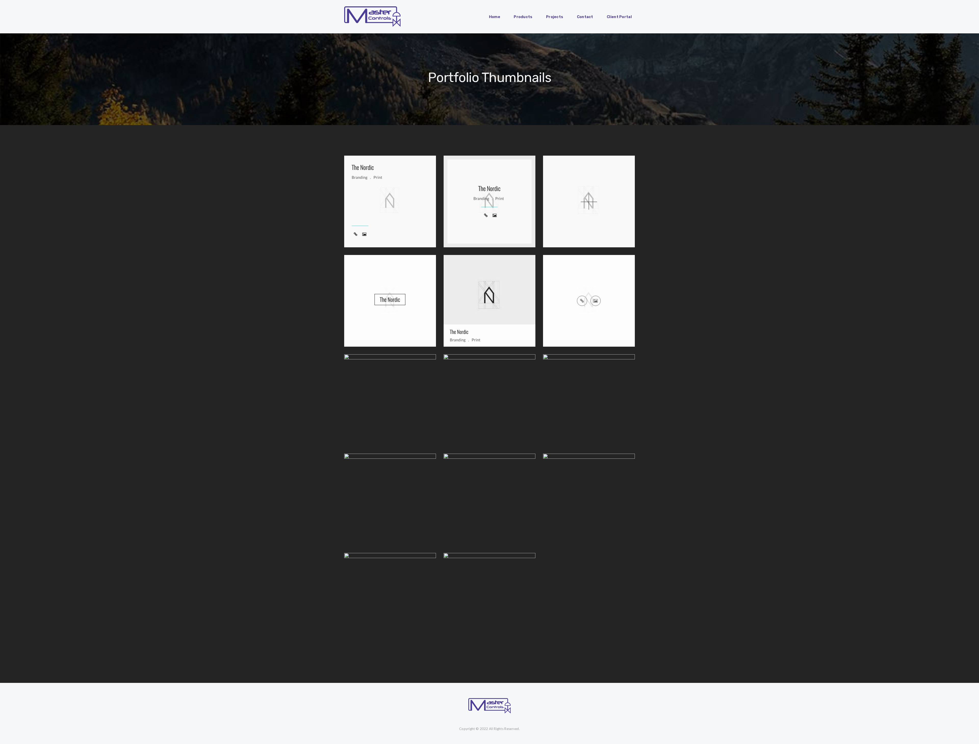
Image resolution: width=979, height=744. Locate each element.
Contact (585, 17)
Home (494, 17)
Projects (554, 17)
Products (523, 17)
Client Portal (619, 17)
